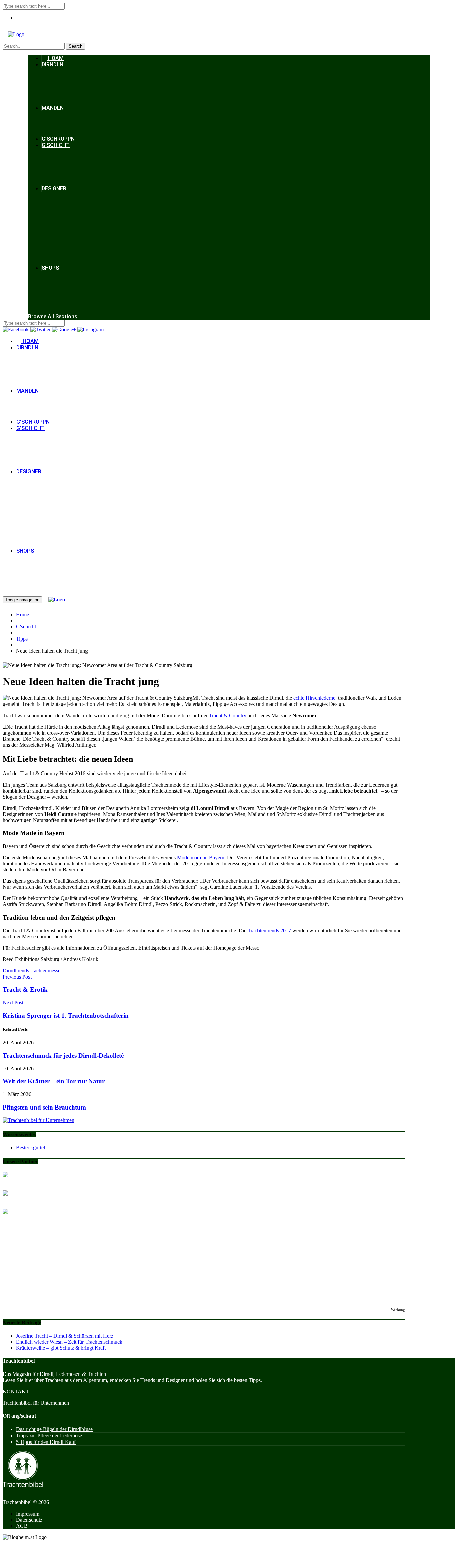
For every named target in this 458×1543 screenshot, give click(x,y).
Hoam (55, 58)
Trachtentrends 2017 (269, 930)
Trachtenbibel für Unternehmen (36, 1403)
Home (22, 614)
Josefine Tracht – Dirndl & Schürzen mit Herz (64, 1336)
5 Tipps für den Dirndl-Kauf (46, 1442)
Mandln (53, 108)
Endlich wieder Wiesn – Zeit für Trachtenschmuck (69, 1342)
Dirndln (52, 64)
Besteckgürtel (30, 1147)
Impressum (27, 1514)
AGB (22, 1526)
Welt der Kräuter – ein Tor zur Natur (54, 1081)
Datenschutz (29, 1520)
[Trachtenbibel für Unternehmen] (38, 1120)
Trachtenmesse (44, 971)
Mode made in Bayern (200, 857)
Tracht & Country (227, 715)
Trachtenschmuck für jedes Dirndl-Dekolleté (63, 1055)
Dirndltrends (16, 971)
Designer (54, 188)
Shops (50, 268)
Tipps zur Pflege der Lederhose (49, 1435)
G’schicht (56, 145)
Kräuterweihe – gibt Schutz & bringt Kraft (61, 1348)
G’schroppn (58, 139)
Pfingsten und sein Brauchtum (44, 1107)
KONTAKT (16, 1391)
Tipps (22, 639)
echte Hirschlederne (314, 698)
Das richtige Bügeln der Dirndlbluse (54, 1429)
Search (75, 46)
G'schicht (26, 626)
